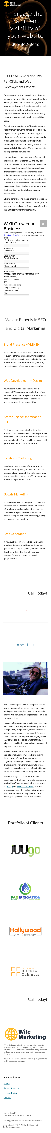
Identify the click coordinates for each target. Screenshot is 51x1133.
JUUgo (10, 786)
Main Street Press (25, 786)
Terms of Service (11, 1088)
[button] (5, 1127)
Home (7, 1083)
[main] (26, 23)
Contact (7, 1097)
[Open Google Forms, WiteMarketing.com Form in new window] (43, 223)
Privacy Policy (10, 1092)
